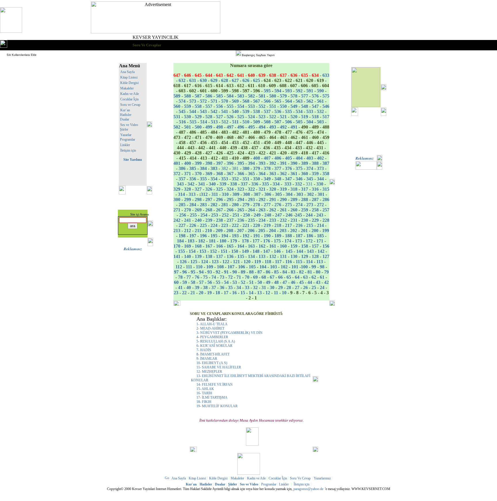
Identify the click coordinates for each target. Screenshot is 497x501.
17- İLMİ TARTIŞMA (212, 397)
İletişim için (128, 150)
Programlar (127, 139)
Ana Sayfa (127, 72)
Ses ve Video (129, 125)
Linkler (125, 145)
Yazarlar (125, 135)
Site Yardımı (132, 160)
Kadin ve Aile (257, 478)
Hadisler (125, 115)
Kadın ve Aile (129, 94)
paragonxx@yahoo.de (308, 489)
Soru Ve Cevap (300, 478)
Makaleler (127, 88)
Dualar (124, 119)
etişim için (301, 484)
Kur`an (125, 110)
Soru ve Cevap (130, 105)
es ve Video (248, 484)
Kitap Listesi (128, 77)
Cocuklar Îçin (129, 99)
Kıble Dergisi (129, 83)
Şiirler (124, 129)
